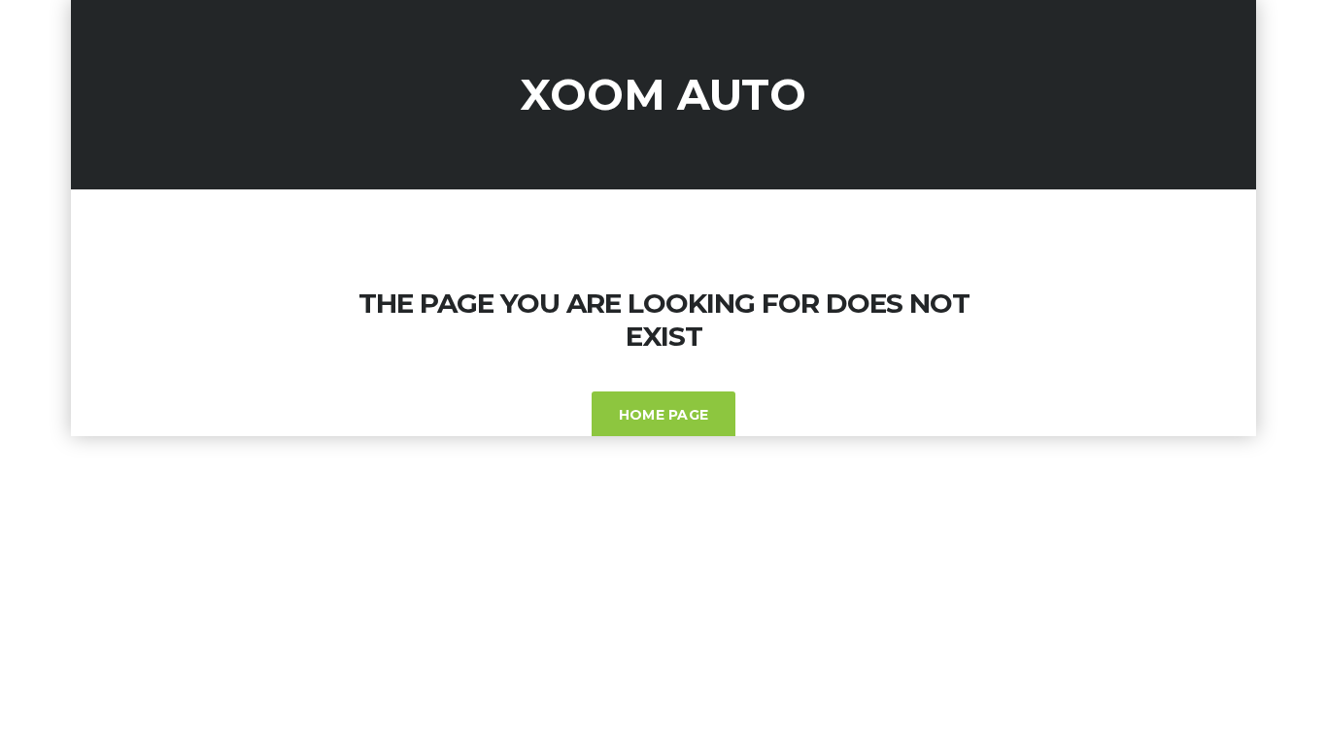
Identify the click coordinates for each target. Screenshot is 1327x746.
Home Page (664, 415)
